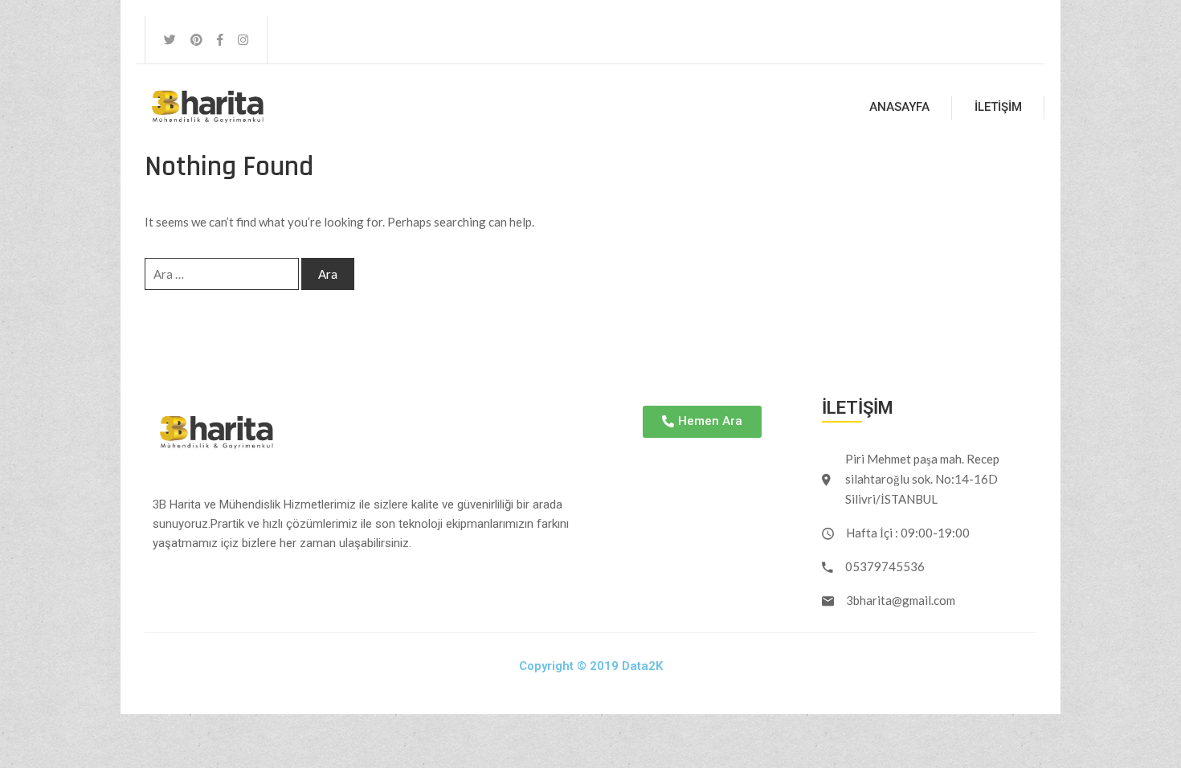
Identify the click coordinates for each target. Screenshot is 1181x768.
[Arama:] (222, 274)
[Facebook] (220, 40)
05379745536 (885, 566)
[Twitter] (170, 40)
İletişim (998, 107)
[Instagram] (243, 40)
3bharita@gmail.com (900, 600)
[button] (702, 422)
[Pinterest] (196, 40)
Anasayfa (899, 107)
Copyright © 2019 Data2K (591, 666)
